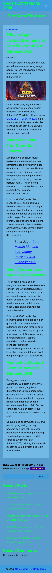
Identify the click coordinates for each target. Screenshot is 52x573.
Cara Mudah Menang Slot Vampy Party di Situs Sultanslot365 (27, 252)
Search (42, 476)
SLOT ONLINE (12, 29)
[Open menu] (46, 6)
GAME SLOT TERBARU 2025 (30, 569)
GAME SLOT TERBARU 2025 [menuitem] (21, 118)
